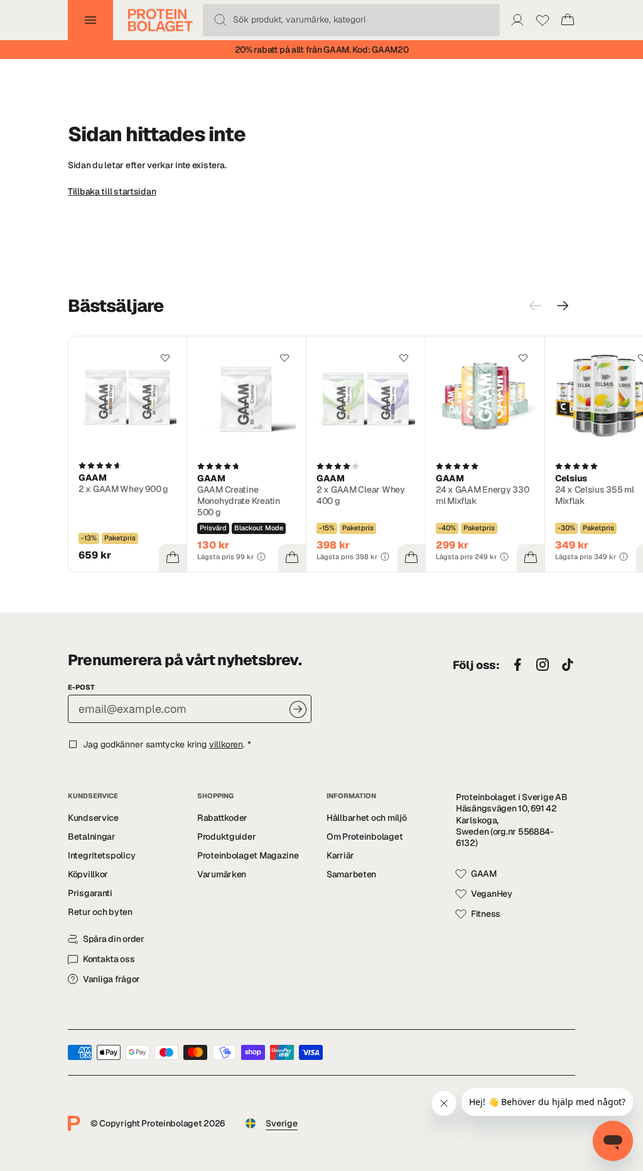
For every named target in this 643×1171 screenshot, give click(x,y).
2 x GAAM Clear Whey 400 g (360, 495)
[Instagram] (542, 665)
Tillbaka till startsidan (112, 191)
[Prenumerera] (297, 709)
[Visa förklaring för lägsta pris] (261, 557)
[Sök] (220, 20)
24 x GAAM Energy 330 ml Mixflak (482, 495)
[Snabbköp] (172, 558)
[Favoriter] (542, 20)
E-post (81, 687)
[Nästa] (562, 305)
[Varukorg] (567, 20)
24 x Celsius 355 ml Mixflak (594, 495)
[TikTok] (567, 665)
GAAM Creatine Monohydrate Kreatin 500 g (238, 501)
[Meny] (90, 20)
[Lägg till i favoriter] (165, 357)
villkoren (226, 744)
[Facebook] (517, 665)
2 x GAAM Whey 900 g (123, 489)
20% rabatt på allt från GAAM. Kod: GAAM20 (322, 49)
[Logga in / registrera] (517, 20)
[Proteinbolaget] (160, 20)
